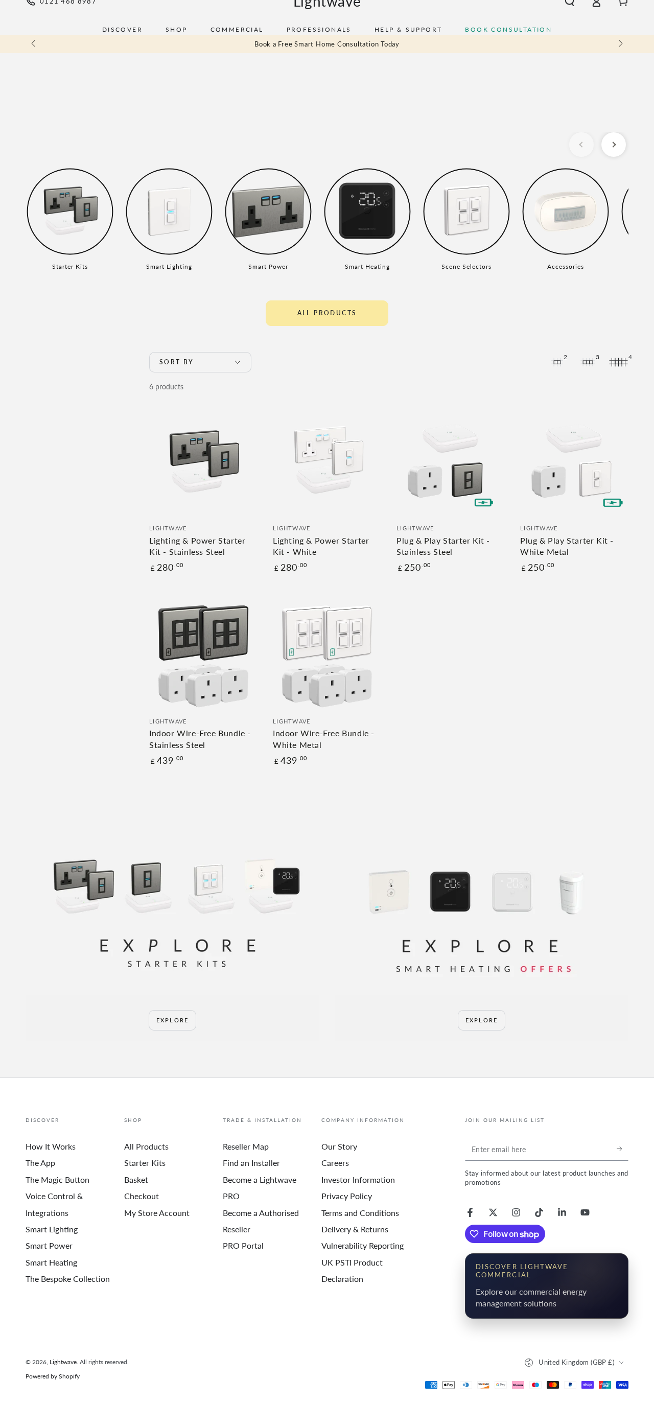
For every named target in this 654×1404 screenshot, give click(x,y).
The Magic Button (57, 1179)
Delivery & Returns (354, 1229)
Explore (481, 1020)
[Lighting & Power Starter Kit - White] (327, 462)
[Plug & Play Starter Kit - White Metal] (574, 462)
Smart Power (49, 1245)
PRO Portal (243, 1245)
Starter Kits (145, 1162)
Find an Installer (251, 1162)
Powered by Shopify (53, 1376)
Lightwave (63, 1362)
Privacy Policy (346, 1196)
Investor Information (358, 1179)
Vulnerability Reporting (362, 1245)
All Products (327, 313)
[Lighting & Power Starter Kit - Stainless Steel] (203, 462)
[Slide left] (34, 44)
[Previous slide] (581, 144)
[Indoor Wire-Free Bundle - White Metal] (327, 655)
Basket (136, 1179)
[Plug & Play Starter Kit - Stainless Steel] (450, 462)
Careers (335, 1162)
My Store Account (157, 1213)
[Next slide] (613, 144)
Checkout (141, 1196)
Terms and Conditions (360, 1213)
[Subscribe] (622, 1149)
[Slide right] (619, 44)
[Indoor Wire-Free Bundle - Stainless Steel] (203, 655)
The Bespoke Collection (68, 1278)
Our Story (339, 1146)
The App (40, 1162)
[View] (172, 912)
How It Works (51, 1146)
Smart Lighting (52, 1229)
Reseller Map (246, 1146)
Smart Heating (51, 1262)
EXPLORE (172, 1020)
